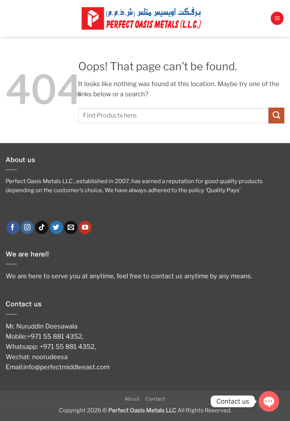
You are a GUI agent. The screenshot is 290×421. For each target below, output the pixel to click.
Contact (155, 399)
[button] (277, 18)
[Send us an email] (70, 227)
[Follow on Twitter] (56, 227)
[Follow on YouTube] (85, 227)
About (132, 399)
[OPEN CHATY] (269, 401)
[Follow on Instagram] (27, 227)
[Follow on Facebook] (13, 227)
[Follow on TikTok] (41, 227)
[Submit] (276, 115)
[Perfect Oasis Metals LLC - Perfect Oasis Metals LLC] (145, 18)
